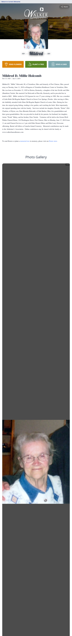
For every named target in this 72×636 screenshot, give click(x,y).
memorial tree (25, 141)
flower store (53, 141)
